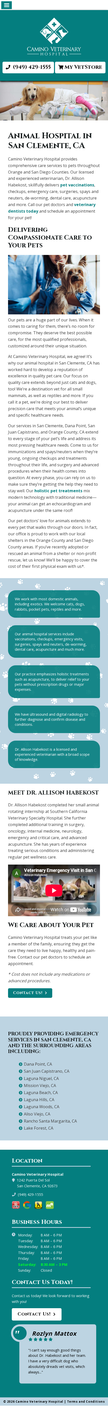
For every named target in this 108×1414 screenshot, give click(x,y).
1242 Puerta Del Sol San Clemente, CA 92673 (37, 1182)
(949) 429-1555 (31, 67)
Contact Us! (27, 993)
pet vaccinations (77, 185)
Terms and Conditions (86, 1401)
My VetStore (83, 67)
